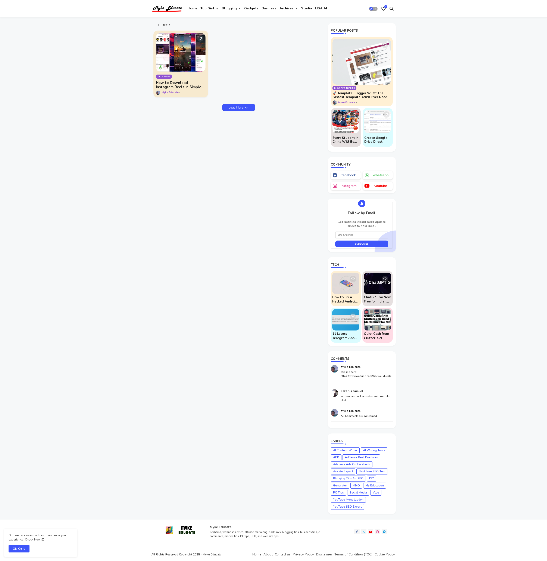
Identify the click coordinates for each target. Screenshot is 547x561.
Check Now (33, 540)
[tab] (192, 8)
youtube (380, 186)
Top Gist (207, 8)
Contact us (283, 554)
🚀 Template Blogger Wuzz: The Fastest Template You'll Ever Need (359, 95)
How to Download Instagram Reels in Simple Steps (178, 85)
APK (336, 457)
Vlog (376, 493)
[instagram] (377, 531)
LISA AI (321, 8)
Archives (286, 8)
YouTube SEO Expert (347, 507)
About (268, 554)
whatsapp (380, 175)
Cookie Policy (385, 554)
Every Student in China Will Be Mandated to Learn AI (345, 140)
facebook (348, 175)
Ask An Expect (343, 471)
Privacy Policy (303, 554)
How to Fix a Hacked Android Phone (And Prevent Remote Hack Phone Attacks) (345, 299)
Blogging (229, 8)
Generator (340, 485)
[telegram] (384, 531)
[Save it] (200, 38)
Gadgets (251, 8)
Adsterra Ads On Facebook (351, 464)
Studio (306, 8)
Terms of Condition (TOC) (353, 554)
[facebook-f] (357, 531)
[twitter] (363, 531)
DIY (371, 478)
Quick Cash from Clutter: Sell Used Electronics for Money (377, 336)
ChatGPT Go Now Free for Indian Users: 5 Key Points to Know (377, 299)
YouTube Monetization (348, 500)
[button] (373, 8)
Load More (236, 108)
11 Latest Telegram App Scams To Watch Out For (345, 336)
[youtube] (370, 531)
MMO (356, 485)
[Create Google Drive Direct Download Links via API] (377, 121)
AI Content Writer (345, 450)
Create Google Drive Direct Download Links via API (376, 140)
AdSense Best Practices (361, 457)
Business (269, 8)
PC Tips (338, 493)
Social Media (358, 493)
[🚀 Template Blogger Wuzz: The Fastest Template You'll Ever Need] (361, 62)
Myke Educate (212, 554)
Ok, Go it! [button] (19, 549)
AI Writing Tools (374, 450)
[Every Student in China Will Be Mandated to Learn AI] (345, 121)
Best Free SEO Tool (372, 471)
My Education (375, 485)
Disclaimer (324, 554)
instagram (349, 186)
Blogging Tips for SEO (348, 478)
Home (192, 8)
